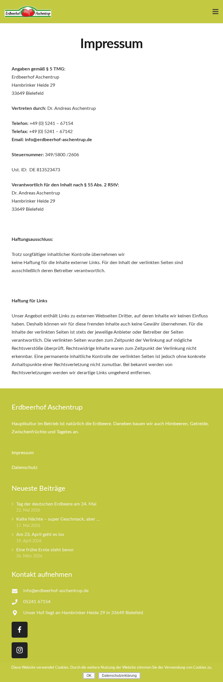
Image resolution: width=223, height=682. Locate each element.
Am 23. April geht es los (40, 534)
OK (89, 676)
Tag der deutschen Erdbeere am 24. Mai (56, 504)
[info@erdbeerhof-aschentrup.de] (17, 591)
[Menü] (215, 11)
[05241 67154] (17, 602)
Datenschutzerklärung (119, 676)
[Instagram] (20, 650)
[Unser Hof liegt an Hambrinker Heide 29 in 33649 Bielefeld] (17, 613)
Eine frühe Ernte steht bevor (45, 550)
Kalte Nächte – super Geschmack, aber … (58, 519)
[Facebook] (20, 630)
